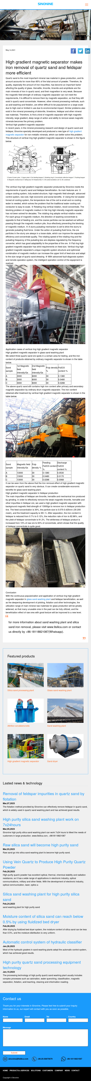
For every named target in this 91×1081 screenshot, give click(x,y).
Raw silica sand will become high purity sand (40, 844)
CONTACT (75, 1070)
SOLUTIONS (36, 1070)
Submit (14, 1053)
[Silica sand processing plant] (25, 674)
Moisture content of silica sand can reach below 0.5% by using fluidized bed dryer (43, 918)
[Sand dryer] (65, 745)
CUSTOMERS (47, 1070)
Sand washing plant (56, 725)
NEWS (67, 1070)
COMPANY (59, 1070)
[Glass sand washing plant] (65, 674)
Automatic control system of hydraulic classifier (42, 942)
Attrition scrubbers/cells (18, 725)
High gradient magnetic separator (23, 761)
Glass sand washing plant (59, 690)
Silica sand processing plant (20, 690)
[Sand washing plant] (65, 710)
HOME (5, 1070)
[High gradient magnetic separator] (25, 745)
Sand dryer (52, 761)
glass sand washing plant (39, 599)
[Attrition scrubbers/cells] (25, 710)
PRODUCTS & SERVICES (19, 1070)
